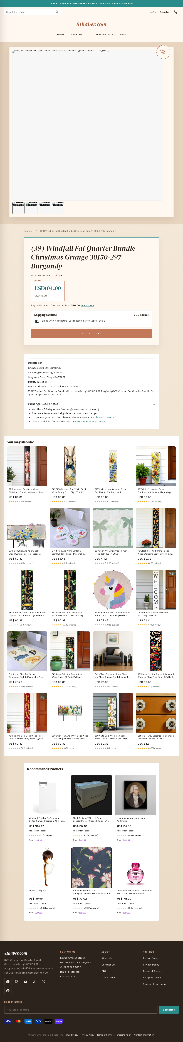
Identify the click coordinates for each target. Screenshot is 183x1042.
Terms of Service (152, 971)
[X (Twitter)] (43, 981)
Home (60, 34)
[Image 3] (45, 208)
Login (153, 12)
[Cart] (175, 12)
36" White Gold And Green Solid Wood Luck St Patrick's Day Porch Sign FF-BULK (111, 737)
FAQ (104, 971)
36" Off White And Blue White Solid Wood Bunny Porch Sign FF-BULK (69, 490)
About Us (107, 958)
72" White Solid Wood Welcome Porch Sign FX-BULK (153, 614)
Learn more (87, 305)
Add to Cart (91, 333)
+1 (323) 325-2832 (70, 967)
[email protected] (106, 417)
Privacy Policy (151, 964)
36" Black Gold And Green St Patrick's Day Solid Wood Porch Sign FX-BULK (27, 614)
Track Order (108, 977)
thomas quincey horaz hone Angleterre (131, 819)
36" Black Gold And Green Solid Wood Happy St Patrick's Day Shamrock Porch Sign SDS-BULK (67, 676)
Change (144, 314)
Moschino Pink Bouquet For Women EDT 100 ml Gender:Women (134, 892)
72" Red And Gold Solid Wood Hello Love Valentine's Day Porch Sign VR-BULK (26, 737)
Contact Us (108, 964)
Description (35, 362)
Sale (123, 34)
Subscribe (169, 1009)
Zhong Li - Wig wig (37, 890)
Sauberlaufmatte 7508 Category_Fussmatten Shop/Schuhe (91, 892)
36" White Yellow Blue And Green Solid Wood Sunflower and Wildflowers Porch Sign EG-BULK (111, 491)
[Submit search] (57, 12)
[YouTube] (25, 981)
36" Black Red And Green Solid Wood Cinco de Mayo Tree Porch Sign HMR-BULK (156, 676)
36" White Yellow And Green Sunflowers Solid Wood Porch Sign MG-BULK (155, 491)
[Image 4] (58, 208)
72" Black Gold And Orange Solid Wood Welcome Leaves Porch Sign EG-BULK (155, 552)
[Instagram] (16, 981)
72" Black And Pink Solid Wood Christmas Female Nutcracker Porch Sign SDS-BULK (27, 491)
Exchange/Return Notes (43, 404)
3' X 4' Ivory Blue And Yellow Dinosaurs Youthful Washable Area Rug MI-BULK (26, 676)
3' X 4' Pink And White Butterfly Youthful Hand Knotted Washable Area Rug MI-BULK (68, 552)
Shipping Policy (152, 977)
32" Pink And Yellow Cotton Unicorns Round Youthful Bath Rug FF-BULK (112, 614)
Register (164, 12)
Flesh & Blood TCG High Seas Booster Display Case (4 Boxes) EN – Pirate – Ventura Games (91, 820)
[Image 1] (18, 208)
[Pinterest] (7, 990)
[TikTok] (34, 981)
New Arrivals (104, 34)
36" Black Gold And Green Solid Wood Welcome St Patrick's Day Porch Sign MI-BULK (67, 614)
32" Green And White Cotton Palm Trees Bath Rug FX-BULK (111, 552)
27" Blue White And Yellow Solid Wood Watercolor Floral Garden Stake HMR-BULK (24, 552)
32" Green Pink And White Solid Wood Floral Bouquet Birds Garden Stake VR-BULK (70, 737)
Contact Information (155, 984)
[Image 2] (32, 208)
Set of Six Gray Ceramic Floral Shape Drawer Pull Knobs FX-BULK (156, 737)
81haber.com (91, 24)
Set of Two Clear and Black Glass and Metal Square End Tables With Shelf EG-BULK (111, 676)
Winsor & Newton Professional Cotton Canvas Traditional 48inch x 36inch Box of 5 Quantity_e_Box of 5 (47, 820)
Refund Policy (151, 958)
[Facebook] (7, 981)
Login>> (38, 840)
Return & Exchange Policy (89, 421)
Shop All (77, 34)
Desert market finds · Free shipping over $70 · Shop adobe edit (91, 3)
